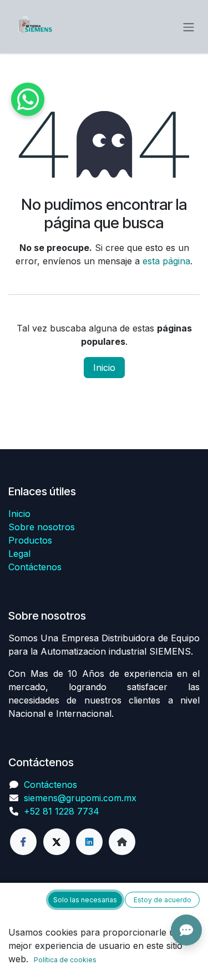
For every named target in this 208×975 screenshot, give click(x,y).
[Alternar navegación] (188, 26)
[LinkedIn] (89, 841)
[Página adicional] (122, 841)
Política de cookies (65, 960)
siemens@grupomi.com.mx (80, 797)
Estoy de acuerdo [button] (162, 900)
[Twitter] (56, 841)
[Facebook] (23, 841)
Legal (19, 553)
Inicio (104, 367)
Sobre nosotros (41, 526)
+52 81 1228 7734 (61, 811)
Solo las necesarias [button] (85, 900)
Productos (30, 540)
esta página (166, 261)
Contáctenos (35, 566)
